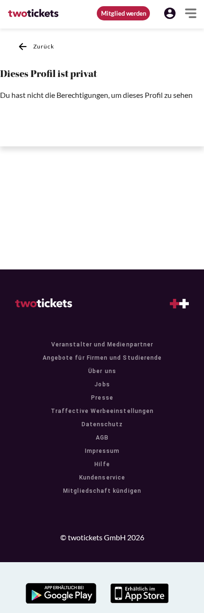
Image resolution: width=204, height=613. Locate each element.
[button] (170, 13)
